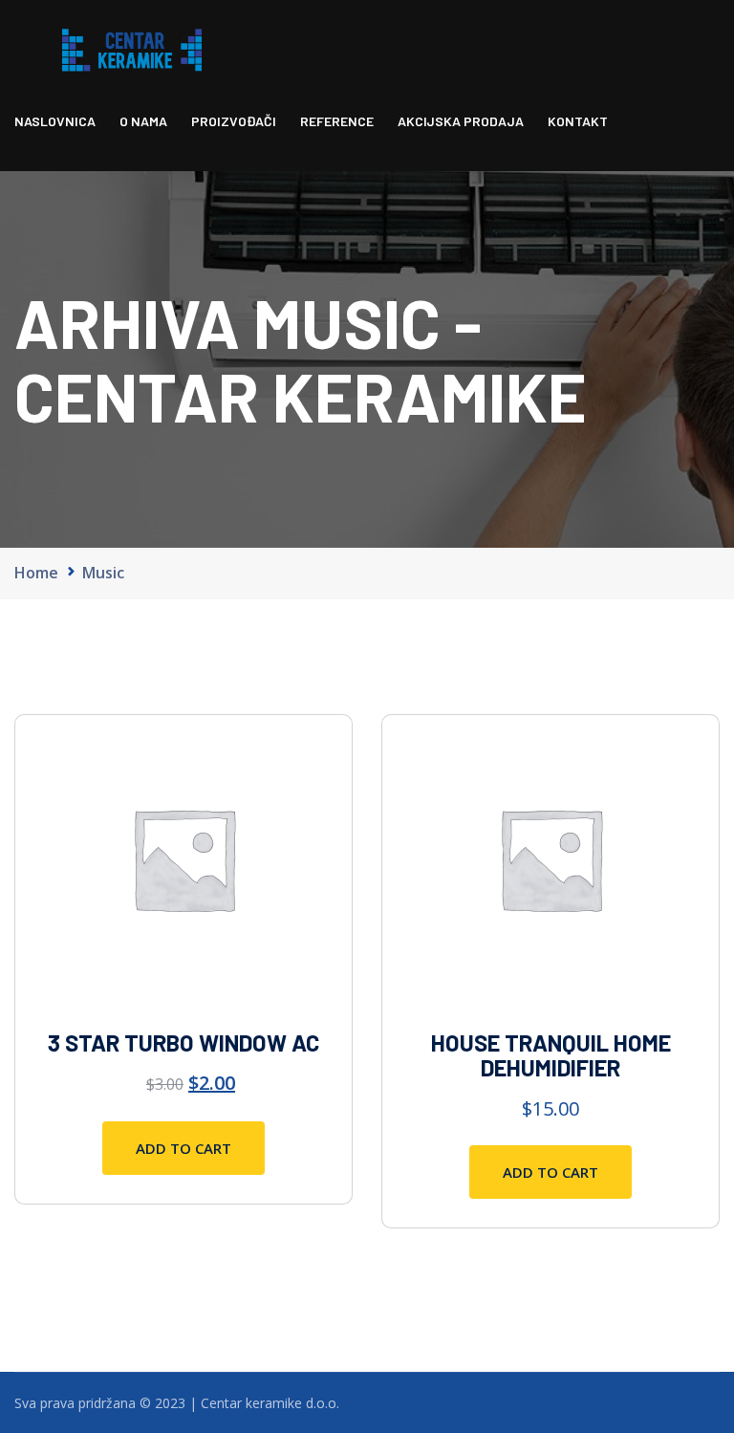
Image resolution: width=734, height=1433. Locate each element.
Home (36, 572)
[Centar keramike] (132, 48)
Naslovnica (55, 121)
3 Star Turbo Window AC (183, 1042)
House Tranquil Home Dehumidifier (551, 1055)
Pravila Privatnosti (529, 1403)
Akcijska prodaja (461, 121)
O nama (143, 121)
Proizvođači (233, 121)
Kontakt (578, 121)
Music (103, 572)
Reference (337, 121)
